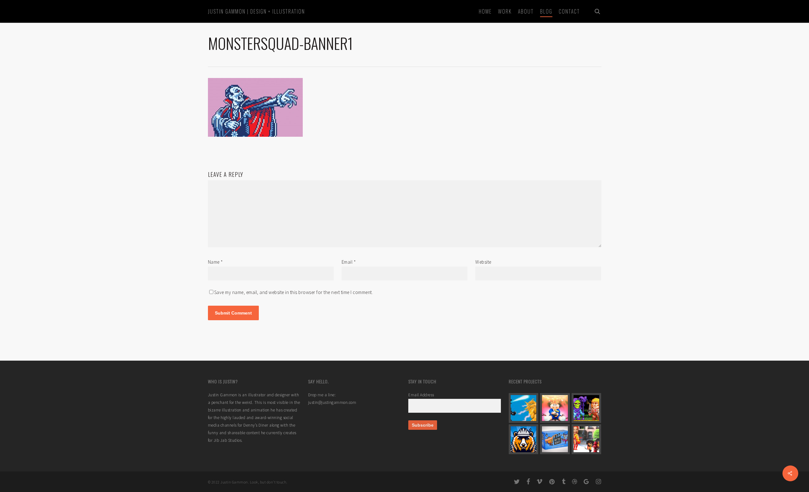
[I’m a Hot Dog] (586, 439)
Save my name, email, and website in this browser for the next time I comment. (293, 292)
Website (483, 262)
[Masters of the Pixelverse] (586, 408)
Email (349, 262)
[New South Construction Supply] (523, 439)
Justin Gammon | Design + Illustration (256, 11)
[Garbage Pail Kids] (555, 408)
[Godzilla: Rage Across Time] (523, 408)
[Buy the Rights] (555, 439)
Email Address (421, 395)
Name (215, 262)
